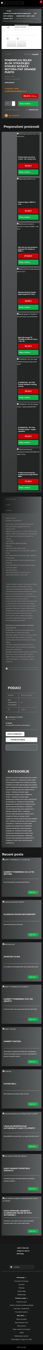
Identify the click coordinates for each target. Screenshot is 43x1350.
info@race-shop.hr (23, 1251)
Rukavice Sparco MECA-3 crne (26, 203)
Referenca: (8, 110)
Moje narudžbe (21, 1319)
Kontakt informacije (21, 1281)
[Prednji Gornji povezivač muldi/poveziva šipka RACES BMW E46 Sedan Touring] (28, 459)
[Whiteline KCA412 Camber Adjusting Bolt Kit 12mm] (28, 279)
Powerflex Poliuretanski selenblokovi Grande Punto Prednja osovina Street (20, 809)
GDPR (21, 1333)
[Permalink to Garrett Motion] (21, 1029)
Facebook (17, 1261)
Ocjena (8, 505)
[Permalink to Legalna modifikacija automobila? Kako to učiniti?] (21, 1114)
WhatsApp (20, 1253)
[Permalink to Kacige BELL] (21, 1071)
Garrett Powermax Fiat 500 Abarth (18, 1000)
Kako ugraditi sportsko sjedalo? (17, 1169)
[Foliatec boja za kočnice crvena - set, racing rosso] (28, 144)
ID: (5, 54)
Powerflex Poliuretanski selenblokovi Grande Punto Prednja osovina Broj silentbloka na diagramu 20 (21, 821)
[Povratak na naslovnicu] (3, 11)
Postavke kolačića (21, 1312)
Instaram (21, 1261)
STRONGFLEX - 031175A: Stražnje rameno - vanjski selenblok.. (27, 429)
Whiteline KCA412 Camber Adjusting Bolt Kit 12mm (27, 293)
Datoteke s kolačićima (21, 1309)
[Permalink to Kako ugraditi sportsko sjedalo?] (21, 1156)
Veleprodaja (21, 1291)
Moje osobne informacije (21, 1329)
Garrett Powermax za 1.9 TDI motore (19, 873)
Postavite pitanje (18, 740)
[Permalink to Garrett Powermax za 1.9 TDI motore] (21, 860)
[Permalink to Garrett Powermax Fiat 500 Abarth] (21, 987)
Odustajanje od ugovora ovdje (21, 1339)
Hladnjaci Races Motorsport (20, 914)
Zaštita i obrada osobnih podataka (21, 1305)
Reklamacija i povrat (21, 1336)
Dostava (21, 1284)
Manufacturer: (28, 54)
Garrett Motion (12, 1041)
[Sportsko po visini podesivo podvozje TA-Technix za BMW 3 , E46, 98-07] (28, 234)
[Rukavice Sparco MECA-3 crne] (28, 189)
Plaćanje (21, 1288)
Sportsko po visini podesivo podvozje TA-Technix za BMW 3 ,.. (27, 249)
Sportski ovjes (12, 957)
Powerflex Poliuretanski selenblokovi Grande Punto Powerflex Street (19, 794)
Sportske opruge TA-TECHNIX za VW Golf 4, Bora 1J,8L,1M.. (27, 339)
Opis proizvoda (11, 499)
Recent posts (12, 854)
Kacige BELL (10, 1084)
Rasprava (9, 510)
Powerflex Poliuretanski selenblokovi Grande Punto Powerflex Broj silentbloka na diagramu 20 (21, 804)
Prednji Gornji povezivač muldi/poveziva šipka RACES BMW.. (28, 474)
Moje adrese (21, 1326)
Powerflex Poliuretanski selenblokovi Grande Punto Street (21, 790)
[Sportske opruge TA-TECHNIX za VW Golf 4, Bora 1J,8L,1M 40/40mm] (28, 324)
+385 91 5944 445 (23, 1248)
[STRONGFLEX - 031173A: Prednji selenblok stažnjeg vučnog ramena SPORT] (28, 369)
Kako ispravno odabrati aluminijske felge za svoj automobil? (18, 1213)
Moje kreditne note (21, 1323)
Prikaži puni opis (9, 82)
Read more (32, 892)
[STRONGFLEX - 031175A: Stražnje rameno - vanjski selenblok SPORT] (28, 414)
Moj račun (20, 1315)
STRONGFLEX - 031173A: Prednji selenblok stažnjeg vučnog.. (27, 384)
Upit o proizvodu (13, 115)
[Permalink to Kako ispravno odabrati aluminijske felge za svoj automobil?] (21, 1199)
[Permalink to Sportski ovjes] (21, 944)
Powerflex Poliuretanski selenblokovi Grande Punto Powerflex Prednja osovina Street (20, 814)
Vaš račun (35, 3)
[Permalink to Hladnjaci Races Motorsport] (21, 902)
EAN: (27, 110)
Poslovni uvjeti (22, 1302)
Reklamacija (21, 1295)
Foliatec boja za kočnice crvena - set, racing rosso (27, 158)
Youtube (25, 1261)
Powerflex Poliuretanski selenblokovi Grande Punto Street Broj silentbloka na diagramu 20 (19, 833)
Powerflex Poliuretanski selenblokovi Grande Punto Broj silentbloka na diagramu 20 (21, 799)
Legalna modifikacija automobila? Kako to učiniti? (19, 1127)
